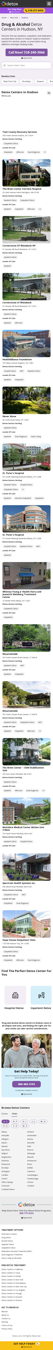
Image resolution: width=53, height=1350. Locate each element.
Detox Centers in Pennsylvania (13, 1283)
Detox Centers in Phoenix (11, 1300)
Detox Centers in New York (12, 1279)
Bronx (29, 1164)
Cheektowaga (32, 1179)
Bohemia (5, 1161)
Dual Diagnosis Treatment (12, 1254)
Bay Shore (5, 1150)
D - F (15, 1121)
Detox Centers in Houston (11, 1297)
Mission (4, 1311)
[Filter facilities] (49, 93)
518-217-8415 (35, 10)
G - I (24, 1121)
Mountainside (10, 653)
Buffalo (30, 1168)
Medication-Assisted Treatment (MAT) (16, 1251)
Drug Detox (6, 1237)
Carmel (4, 1179)
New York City (9, 81)
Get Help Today (25, 1343)
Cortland (30, 1186)
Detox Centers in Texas (10, 1273)
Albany (4, 1132)
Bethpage (31, 1153)
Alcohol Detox (7, 1241)
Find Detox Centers (9, 1234)
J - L (33, 1121)
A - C (6, 1121)
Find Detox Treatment (13, 1265)
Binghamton (6, 1157)
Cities (14, 1113)
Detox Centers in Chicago (11, 1293)
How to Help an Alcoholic (11, 1258)
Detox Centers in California (12, 1269)
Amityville (5, 1135)
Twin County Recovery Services (19, 131)
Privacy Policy (6, 1329)
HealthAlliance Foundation (17, 359)
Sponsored (15, 12)
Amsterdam (32, 1135)
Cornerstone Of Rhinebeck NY (19, 245)
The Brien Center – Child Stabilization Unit (23, 769)
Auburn (4, 1143)
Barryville (31, 1143)
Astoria (30, 1139)
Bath (29, 1146)
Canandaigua (32, 1175)
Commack (5, 1186)
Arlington (5, 1139)
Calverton (31, 1171)
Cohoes (30, 1182)
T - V (15, 1126)
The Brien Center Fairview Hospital (21, 188)
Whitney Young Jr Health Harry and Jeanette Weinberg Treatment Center (21, 594)
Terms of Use (6, 1325)
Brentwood (31, 1161)
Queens (40, 81)
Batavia (4, 1146)
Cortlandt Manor (8, 1189)
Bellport (4, 1153)
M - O (43, 1121)
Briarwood (5, 1164)
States (4, 1113)
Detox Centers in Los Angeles (13, 1290)
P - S (5, 1126)
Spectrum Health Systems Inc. (18, 883)
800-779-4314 (26, 1213)
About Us (5, 1315)
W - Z (25, 1126)
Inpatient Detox (7, 1244)
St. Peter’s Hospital (13, 473)
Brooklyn (26, 81)
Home (3, 17)
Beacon (30, 1150)
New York (14, 17)
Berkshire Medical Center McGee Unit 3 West (23, 828)
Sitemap (4, 1322)
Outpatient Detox (8, 1248)
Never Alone (9, 416)
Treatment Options (12, 1230)
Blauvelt (30, 1157)
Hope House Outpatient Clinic (18, 939)
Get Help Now (14, 9)
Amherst (30, 1132)
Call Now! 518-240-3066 (27, 52)
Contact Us (5, 1318)
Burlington (5, 1171)
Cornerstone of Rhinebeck (17, 302)
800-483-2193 (26, 1084)
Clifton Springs (7, 1182)
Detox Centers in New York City (14, 1286)
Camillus (4, 1175)
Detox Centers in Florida (11, 1276)
